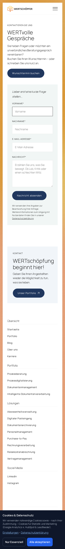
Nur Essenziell (14, 542)
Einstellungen (10, 532)
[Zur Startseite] (19, 9)
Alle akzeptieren (40, 542)
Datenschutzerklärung (23, 218)
